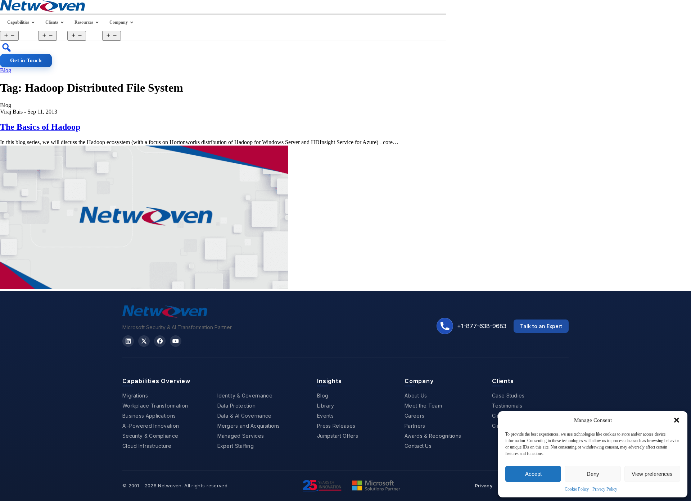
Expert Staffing (235, 446)
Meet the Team (423, 406)
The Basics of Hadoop (40, 127)
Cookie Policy (577, 489)
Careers (414, 416)
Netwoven (169, 485)
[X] (144, 341)
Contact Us (418, 446)
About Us (416, 395)
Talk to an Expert (541, 326)
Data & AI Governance (244, 416)
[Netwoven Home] (164, 315)
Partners (415, 426)
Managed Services (240, 436)
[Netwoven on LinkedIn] (128, 341)
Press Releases (336, 426)
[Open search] (6, 47)
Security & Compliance (150, 436)
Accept (533, 474)
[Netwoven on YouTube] (175, 341)
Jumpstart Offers (337, 436)
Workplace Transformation (155, 406)
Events (325, 416)
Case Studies (508, 395)
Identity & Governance (244, 395)
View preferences (652, 474)
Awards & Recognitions (433, 436)
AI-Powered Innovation (150, 426)
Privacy (483, 485)
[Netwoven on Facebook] (160, 341)
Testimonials (507, 406)
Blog (5, 70)
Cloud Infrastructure (146, 446)
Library (325, 406)
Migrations (135, 395)
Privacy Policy (604, 489)
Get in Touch (26, 60)
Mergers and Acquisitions (248, 426)
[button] (676, 420)
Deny (593, 474)
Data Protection (236, 406)
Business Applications (149, 416)
